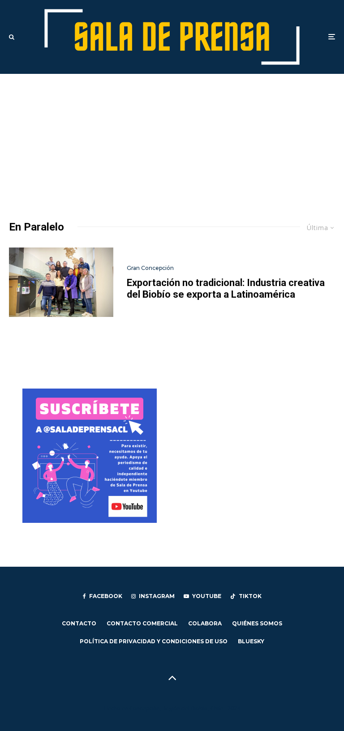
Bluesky (251, 641)
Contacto (79, 623)
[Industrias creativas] (61, 282)
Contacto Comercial (142, 623)
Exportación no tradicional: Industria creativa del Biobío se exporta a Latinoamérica (226, 288)
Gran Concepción (150, 268)
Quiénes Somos (257, 623)
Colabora (205, 623)
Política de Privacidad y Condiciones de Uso (154, 641)
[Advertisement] (172, 141)
